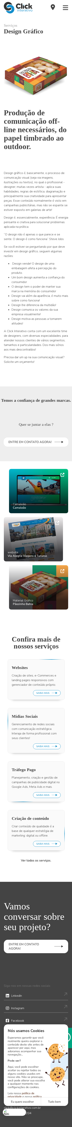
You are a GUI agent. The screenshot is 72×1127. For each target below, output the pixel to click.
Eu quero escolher (22, 1102)
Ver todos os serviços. (36, 860)
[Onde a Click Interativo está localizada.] (53, 7)
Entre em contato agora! (30, 442)
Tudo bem (54, 1102)
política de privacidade (21, 1095)
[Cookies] (14, 1112)
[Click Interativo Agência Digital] (18, 7)
